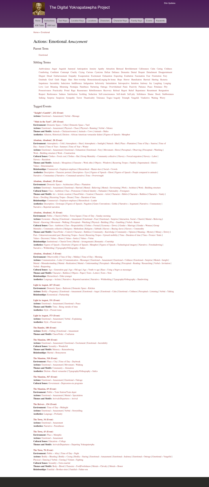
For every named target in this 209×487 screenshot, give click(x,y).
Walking (65, 222)
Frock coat (61, 156)
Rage (73, 90)
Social (106, 169)
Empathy (73, 75)
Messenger (84, 259)
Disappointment (165, 72)
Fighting (79, 459)
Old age (77, 269)
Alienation (69, 367)
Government (54, 383)
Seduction (92, 94)
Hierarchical (83, 169)
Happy (64, 79)
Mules (105, 131)
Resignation (164, 90)
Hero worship (80, 79)
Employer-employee (68, 169)
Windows (107, 162)
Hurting (155, 79)
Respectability (77, 225)
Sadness (62, 94)
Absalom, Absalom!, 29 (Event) (47, 181)
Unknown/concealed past (49, 235)
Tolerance (100, 97)
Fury (165, 75)
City (55, 361)
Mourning (64, 86)
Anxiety (92, 68)
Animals (56, 131)
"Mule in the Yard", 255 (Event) (48, 121)
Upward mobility (110, 235)
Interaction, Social (128, 218)
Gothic (115, 203)
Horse (117, 149)
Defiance (115, 72)
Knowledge (110, 231)
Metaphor (126, 134)
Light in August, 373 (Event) (46, 315)
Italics (82, 247)
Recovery (107, 90)
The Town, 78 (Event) (43, 450)
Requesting (45, 266)
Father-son (83, 469)
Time (77, 197)
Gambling (120, 222)
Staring (85, 456)
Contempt (64, 72)
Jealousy (143, 83)
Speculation (78, 395)
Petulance (158, 86)
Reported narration (51, 206)
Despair (141, 72)
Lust (47, 86)
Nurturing (94, 86)
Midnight (64, 407)
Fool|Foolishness (83, 466)
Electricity (66, 244)
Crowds (114, 169)
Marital (76, 241)
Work (35, 153)
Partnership (64, 294)
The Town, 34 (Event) (43, 419)
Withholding (48, 247)
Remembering (68, 349)
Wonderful (63, 346)
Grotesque (60, 203)
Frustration (156, 75)
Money (159, 231)
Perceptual (126, 149)
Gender (122, 225)
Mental (87, 187)
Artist (107, 194)
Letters (96, 272)
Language (48, 279)
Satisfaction (72, 94)
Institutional (52, 241)
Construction (69, 153)
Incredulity (54, 83)
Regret (124, 90)
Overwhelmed (115, 86)
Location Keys (77, 20)
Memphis (58, 434)
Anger (54, 68)
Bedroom (67, 288)
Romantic (99, 241)
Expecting (118, 75)
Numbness (84, 86)
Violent (70, 459)
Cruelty (74, 72)
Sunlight (101, 143)
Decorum (45, 238)
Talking (170, 291)
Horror (127, 79)
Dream (70, 197)
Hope (119, 79)
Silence (109, 128)
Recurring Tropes (120, 162)
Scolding (83, 94)
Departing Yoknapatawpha (82, 444)
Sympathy (70, 97)
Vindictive (145, 97)
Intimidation (111, 83)
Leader (94, 200)
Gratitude (43, 79)
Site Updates (169, 3)
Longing (167, 83)
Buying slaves (117, 228)
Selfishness (141, 94)
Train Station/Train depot (65, 392)
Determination (47, 165)
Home (37, 20)
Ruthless (143, 194)
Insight (165, 259)
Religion (68, 228)
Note (109, 272)
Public (49, 215)
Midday (76, 256)
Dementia (125, 72)
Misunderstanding (49, 263)
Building (104, 222)
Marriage (131, 225)
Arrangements (87, 241)
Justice (76, 238)
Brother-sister (62, 469)
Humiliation (136, 79)
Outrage (104, 86)
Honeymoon (60, 352)
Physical (68, 128)
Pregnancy (53, 291)
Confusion (69, 334)
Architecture (68, 184)
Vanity (161, 194)
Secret (81, 235)
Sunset (42, 146)
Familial (50, 469)
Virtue (91, 238)
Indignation (88, 83)
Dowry (115, 225)
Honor (61, 238)
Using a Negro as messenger (119, 269)
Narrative (37, 175)
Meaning (141, 231)
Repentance (140, 90)
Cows (90, 131)
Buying (55, 218)
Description (49, 172)
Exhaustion (107, 75)
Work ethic (88, 162)
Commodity (139, 228)
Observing (137, 149)
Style (46, 309)
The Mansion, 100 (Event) (45, 339)
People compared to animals (144, 172)
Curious (89, 72)
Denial (134, 72)
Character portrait (63, 172)
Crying (82, 72)
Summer (63, 146)
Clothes (52, 156)
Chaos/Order (78, 194)
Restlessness (52, 94)
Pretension (75, 190)
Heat (81, 143)
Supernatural (143, 162)
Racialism (46, 159)
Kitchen (91, 288)
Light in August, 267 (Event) (46, 285)
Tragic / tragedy (113, 97)
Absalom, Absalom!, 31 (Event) (47, 212)
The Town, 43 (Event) (43, 431)
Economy (105, 225)
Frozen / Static (155, 235)
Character (77, 162)
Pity (166, 86)
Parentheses (59, 425)
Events (149, 20)
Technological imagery (127, 244)
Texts (89, 272)
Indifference (77, 83)
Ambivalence (44, 68)
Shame (150, 94)
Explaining (77, 318)
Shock (157, 94)
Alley (56, 453)
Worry (162, 97)
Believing (96, 187)
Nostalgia (74, 86)
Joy (150, 83)
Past (35, 235)
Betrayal (119, 68)
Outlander (102, 190)
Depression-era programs (72, 383)
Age (50, 269)
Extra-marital (64, 462)
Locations (92, 20)
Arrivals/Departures (60, 398)
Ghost (153, 162)
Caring (160, 68)
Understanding (92, 263)
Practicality (58, 90)
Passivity (133, 86)
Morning (98, 256)
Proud (66, 90)
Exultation (128, 75)
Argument (133, 203)
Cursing (62, 459)
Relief (131, 90)
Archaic (57, 279)
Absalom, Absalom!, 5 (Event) (47, 253)
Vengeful (135, 97)
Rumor (137, 222)
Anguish (62, 68)
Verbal (67, 115)
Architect (133, 187)
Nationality (113, 190)
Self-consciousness (107, 94)
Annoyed (71, 68)
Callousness (144, 68)
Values (36, 165)
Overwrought (98, 175)
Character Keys (120, 20)
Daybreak (76, 361)
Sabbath (97, 228)
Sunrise (154, 143)
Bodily (44, 291)
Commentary (49, 175)
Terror (79, 97)
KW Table (39, 25)
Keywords (160, 20)
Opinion (132, 231)
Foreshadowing (155, 244)
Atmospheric (52, 143)
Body (54, 466)
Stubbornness (168, 94)
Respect (42, 94)
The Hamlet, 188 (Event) (44, 327)
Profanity (58, 413)
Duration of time (88, 197)
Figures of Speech (112, 134)
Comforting (44, 72)
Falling (52, 330)
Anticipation (82, 68)
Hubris (125, 194)
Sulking (42, 97)
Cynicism (99, 72)
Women (148, 225)
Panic (125, 86)
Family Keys (136, 20)
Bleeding (53, 456)
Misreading (115, 263)
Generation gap (60, 269)
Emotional (45, 32)
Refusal (116, 90)
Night (76, 453)
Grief (51, 79)
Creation (89, 194)
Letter (60, 259)
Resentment (152, 90)
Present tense (56, 309)
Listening (154, 291)
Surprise (50, 97)
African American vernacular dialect (87, 134)
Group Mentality (88, 156)
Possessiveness (45, 90)
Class (51, 190)
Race (103, 269)
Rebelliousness (95, 90)
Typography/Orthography (67, 247)
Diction (66, 134)
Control (68, 231)
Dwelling (45, 197)
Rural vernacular (59, 371)
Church (57, 215)
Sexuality (53, 346)
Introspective (123, 83)
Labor (154, 156)
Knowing (45, 222)
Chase (76, 128)
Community (98, 231)
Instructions (49, 20)
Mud (117, 143)
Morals (95, 466)
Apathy (101, 68)
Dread (49, 75)
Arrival (74, 398)
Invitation (166, 263)
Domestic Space (54, 124)
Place (123, 143)
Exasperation (83, 75)
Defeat (107, 72)
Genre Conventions (101, 203)
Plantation (131, 143)
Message (75, 115)
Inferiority (99, 83)
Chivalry (104, 466)
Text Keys (62, 20)
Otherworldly (53, 256)
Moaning (54, 86)
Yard (87, 124)
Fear (148, 75)
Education (53, 441)
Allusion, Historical (52, 134)
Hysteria (163, 79)
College (62, 441)
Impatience (43, 83)
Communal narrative (75, 175)
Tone (88, 175)
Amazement (58, 115)
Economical (52, 294)
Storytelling (77, 410)
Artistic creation (64, 194)
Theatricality (89, 97)
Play (112, 222)
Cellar (65, 124)
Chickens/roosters (69, 131)
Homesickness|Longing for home (101, 79)
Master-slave (96, 169)
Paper (82, 272)
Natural (109, 143)
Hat (77, 156)
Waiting (154, 97)
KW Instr (51, 25)
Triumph (125, 97)
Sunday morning (103, 215)
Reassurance (82, 90)
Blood (61, 466)
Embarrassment (60, 75)
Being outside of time (68, 306)
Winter (85, 146)
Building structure (48, 153)
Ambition (59, 190)
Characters (105, 20)
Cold (62, 143)
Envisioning (115, 187)
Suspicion (60, 97)
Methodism (78, 228)
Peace (149, 86)
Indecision (65, 83)
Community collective (106, 156)
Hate (70, 79)
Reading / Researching (142, 263)
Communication (48, 259)
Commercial (52, 169)
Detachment (152, 72)
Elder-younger (66, 276)
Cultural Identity (89, 190)
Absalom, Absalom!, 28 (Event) (47, 140)
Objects (98, 162)
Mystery (150, 231)
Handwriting (142, 279)
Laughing (158, 83)
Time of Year (52, 146)
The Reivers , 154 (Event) (45, 404)
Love (41, 86)
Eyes (87, 172)
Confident (54, 72)
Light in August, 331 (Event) (46, 300)
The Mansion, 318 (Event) (45, 358)
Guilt (57, 79)
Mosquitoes (66, 162)
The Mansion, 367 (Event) (45, 376)
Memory (56, 349)
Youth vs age (93, 269)
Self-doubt (121, 94)
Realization (71, 263)
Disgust (42, 75)
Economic (46, 218)
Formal (96, 225)
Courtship (109, 241)
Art (53, 194)
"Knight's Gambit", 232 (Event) (48, 112)
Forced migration (134, 156)
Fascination (140, 75)
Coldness (168, 68)
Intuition (135, 83)
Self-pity (131, 94)
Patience (142, 86)
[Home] (39, 9)
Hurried (146, 79)
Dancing (46, 459)
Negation (88, 203)
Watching (158, 149)
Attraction (110, 68)
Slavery (121, 156)
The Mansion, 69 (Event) (44, 388)
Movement (108, 149)
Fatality (133, 162)
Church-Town (65, 241)
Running (93, 128)
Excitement (96, 75)
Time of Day (143, 143)
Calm (153, 68)
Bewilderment (131, 68)
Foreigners (124, 190)
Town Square (75, 215)
